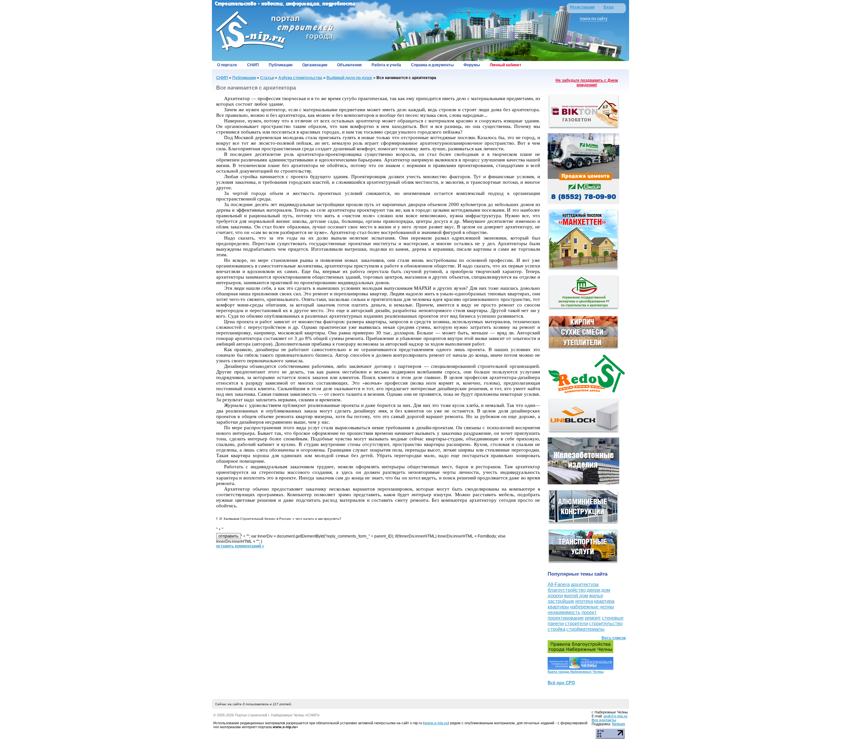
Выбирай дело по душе (349, 77)
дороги (555, 595)
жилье (596, 595)
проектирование (566, 618)
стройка (556, 629)
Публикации (280, 65)
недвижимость (564, 612)
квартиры (558, 606)
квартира (604, 601)
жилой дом (576, 595)
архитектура (585, 584)
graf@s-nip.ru (615, 716)
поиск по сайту (593, 18)
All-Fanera (559, 584)
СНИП (253, 65)
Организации (314, 65)
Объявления (349, 65)
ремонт (593, 618)
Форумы (472, 65)
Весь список (614, 638)
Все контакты (604, 720)
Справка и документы (432, 65)
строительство (606, 623)
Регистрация (582, 7)
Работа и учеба (386, 65)
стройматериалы (585, 629)
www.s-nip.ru (436, 723)
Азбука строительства (300, 77)
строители (576, 623)
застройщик (561, 601)
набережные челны (592, 606)
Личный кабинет (505, 65)
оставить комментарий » (240, 546)
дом (605, 590)
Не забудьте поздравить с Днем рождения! (587, 82)
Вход (608, 7)
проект (589, 612)
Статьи (267, 77)
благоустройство (567, 590)
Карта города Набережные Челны (576, 671)
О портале (227, 65)
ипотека (584, 601)
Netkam (618, 724)
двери (593, 590)
